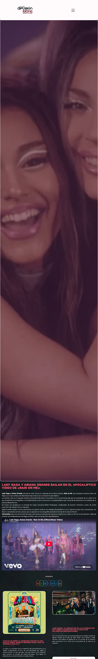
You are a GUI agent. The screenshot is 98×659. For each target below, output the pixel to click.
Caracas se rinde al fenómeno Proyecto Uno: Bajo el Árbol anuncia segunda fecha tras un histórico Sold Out (23, 642)
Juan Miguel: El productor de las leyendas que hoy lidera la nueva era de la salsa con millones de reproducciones (73, 629)
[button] (38, 583)
